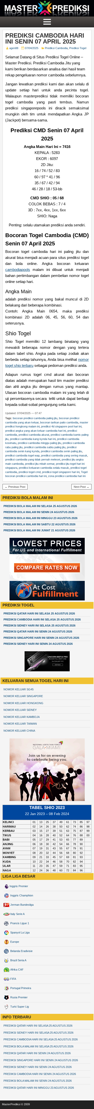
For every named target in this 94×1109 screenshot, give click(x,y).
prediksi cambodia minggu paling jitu (39, 442)
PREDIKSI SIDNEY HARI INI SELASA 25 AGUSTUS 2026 (39, 625)
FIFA (13, 978)
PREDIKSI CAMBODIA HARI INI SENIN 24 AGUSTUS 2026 (40, 1073)
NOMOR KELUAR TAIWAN (20, 723)
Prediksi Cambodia (56, 48)
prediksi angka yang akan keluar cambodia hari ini (35, 430)
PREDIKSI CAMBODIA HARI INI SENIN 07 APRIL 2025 (44, 38)
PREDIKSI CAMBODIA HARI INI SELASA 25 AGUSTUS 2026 (42, 619)
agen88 (13, 48)
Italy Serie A (17, 913)
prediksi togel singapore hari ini (60, 471)
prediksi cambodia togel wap (22, 455)
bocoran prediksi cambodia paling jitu (35, 418)
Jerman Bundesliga (22, 904)
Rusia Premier (19, 997)
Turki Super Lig (19, 1006)
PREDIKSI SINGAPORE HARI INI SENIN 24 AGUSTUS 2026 (41, 637)
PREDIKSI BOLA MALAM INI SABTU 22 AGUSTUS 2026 (39, 524)
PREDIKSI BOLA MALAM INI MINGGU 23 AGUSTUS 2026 (40, 518)
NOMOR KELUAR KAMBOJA (22, 716)
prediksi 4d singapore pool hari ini (61, 426)
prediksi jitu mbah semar (39, 463)
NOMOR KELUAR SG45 (19, 689)
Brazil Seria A (18, 960)
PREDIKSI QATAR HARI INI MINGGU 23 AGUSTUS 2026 (39, 1087)
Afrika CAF (17, 969)
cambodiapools (17, 269)
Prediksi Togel (77, 48)
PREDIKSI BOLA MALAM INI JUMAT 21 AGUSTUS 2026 (39, 530)
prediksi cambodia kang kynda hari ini (33, 438)
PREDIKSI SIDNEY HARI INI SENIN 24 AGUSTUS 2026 (38, 643)
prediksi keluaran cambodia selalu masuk (44, 467)
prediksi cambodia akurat (34, 434)
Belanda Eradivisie (21, 951)
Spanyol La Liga (20, 932)
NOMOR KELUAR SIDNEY (20, 709)
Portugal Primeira (20, 988)
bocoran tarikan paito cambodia (59, 422)
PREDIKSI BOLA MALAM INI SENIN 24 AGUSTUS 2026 (39, 512)
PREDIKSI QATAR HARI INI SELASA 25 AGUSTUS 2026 (39, 613)
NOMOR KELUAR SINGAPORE (23, 696)
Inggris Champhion (21, 895)
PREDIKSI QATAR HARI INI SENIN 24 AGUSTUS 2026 (38, 631)
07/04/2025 (31, 48)
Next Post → (81, 486)
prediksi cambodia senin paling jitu (61, 451)
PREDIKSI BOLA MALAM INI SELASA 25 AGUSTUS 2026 (40, 506)
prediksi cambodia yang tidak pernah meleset (32, 459)
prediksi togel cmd (30, 471)
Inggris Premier (19, 886)
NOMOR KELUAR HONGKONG (23, 703)
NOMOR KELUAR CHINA (19, 730)
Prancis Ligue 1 (19, 923)
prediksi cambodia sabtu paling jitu (44, 447)
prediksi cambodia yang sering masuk (64, 455)
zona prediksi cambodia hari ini (66, 476)
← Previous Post (15, 486)
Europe (14, 941)
